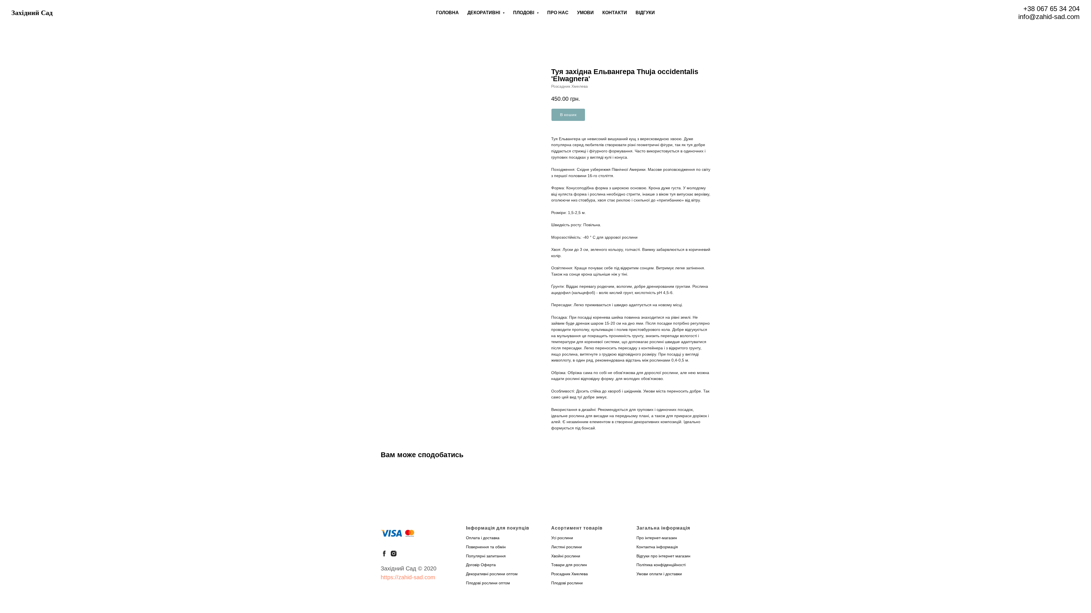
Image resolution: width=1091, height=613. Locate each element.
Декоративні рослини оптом (492, 574)
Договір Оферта (481, 564)
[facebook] (384, 553)
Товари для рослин (569, 564)
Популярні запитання (486, 556)
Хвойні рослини (565, 556)
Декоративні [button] (484, 12)
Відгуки (645, 12)
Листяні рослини (566, 547)
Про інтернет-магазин (656, 538)
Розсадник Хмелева (569, 574)
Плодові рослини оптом (488, 583)
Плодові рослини (567, 583)
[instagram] (393, 553)
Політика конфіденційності (661, 564)
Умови (585, 12)
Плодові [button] (524, 12)
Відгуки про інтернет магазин (663, 556)
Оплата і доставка (482, 538)
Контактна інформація (657, 547)
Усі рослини (562, 538)
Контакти (614, 12)
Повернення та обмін (486, 547)
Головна (447, 12)
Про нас (558, 12)
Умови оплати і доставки (659, 574)
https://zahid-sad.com (408, 577)
